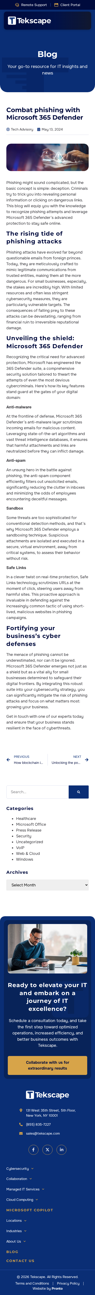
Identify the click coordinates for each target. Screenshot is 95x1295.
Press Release (28, 830)
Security (23, 836)
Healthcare (26, 818)
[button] (31, 5)
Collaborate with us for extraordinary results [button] (47, 1065)
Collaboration (16, 1179)
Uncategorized (29, 841)
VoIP (20, 847)
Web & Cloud (28, 853)
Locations (14, 1220)
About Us (13, 1241)
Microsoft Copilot (29, 1210)
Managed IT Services (22, 1189)
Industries (14, 1231)
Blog (12, 1252)
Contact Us (20, 1261)
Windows (24, 859)
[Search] (79, 792)
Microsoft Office (31, 824)
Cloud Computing (19, 1199)
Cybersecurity (17, 1168)
